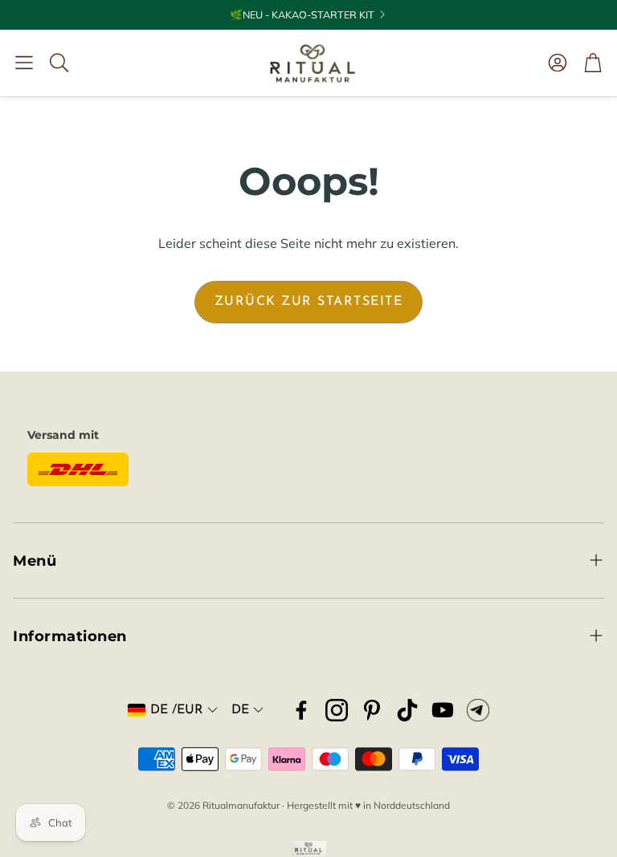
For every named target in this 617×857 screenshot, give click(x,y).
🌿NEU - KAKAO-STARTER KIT (302, 15)
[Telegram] (478, 710)
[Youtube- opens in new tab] (442, 710)
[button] (24, 62)
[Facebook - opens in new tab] (301, 710)
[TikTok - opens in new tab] (407, 710)
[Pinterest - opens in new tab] (372, 710)
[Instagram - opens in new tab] (336, 710)
